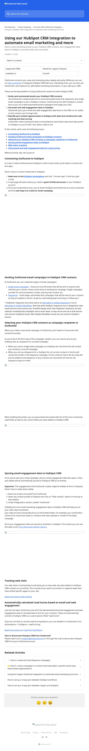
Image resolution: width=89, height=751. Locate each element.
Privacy (35, 732)
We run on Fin (46, 744)
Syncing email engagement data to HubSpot (28, 142)
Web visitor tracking (17, 145)
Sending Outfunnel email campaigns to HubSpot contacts (35, 137)
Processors (64, 732)
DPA (55, 732)
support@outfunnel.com (33, 638)
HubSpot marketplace (34, 176)
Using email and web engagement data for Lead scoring (34, 148)
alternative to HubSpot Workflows (18, 305)
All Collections (10, 27)
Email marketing (24, 27)
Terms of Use (46, 732)
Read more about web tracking (18, 596)
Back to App (25, 732)
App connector (14, 83)
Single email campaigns (18, 286)
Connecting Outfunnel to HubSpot (24, 134)
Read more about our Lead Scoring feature (23, 630)
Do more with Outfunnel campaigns (48, 27)
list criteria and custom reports (33, 527)
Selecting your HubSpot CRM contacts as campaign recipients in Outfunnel (42, 139)
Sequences (13, 295)
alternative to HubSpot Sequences (55, 302)
